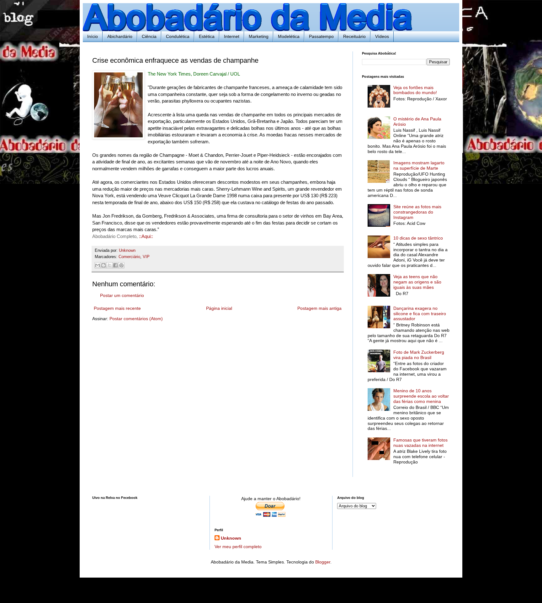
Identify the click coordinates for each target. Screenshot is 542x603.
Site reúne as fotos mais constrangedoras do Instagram (417, 212)
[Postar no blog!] (103, 265)
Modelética (289, 36)
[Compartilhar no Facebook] (115, 265)
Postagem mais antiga (319, 308)
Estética (207, 36)
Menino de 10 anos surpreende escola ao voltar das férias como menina (421, 396)
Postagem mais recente (117, 308)
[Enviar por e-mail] (97, 265)
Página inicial (219, 308)
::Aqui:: (146, 236)
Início (92, 36)
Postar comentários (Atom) (136, 318)
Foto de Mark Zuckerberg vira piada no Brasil (418, 355)
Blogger (322, 561)
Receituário (354, 36)
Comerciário (129, 257)
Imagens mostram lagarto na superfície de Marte (418, 165)
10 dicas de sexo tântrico (418, 238)
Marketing (258, 36)
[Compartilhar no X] (109, 265)
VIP (146, 257)
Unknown (231, 538)
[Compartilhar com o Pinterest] (121, 265)
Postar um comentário (122, 295)
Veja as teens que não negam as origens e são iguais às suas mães (417, 282)
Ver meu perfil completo (238, 546)
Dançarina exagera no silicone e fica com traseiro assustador (419, 313)
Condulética (177, 36)
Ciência (149, 36)
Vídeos (382, 36)
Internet (231, 36)
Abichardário (119, 36)
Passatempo (321, 36)
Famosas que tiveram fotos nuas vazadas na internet (420, 442)
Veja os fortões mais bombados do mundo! (415, 90)
